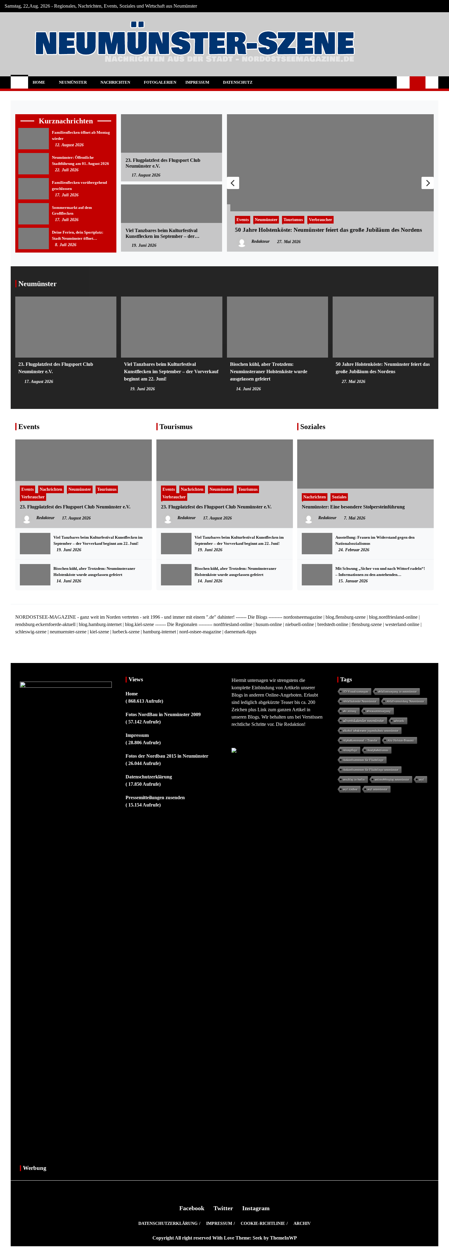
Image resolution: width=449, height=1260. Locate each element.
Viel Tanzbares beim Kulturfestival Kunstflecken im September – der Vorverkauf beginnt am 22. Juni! (161, 233)
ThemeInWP (283, 1237)
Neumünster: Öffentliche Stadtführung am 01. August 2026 (80, 160)
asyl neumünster (377, 789)
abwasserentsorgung (379, 711)
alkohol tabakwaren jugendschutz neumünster (370, 730)
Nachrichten (115, 82)
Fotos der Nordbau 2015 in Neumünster (167, 756)
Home (39, 82)
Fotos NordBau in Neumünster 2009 (163, 714)
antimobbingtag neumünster (392, 779)
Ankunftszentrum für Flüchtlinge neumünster (370, 769)
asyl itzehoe (350, 789)
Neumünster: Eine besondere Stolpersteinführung (353, 506)
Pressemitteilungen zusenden (155, 797)
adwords (399, 721)
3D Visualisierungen (355, 691)
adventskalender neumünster (363, 720)
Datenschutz (238, 82)
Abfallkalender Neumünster (359, 701)
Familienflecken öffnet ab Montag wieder (81, 135)
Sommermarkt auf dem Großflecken (72, 210)
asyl (421, 779)
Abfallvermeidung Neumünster (405, 701)
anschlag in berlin (354, 779)
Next (428, 183)
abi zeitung (349, 711)
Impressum (197, 82)
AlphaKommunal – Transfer (360, 740)
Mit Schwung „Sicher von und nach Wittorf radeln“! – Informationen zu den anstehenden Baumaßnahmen (380, 572)
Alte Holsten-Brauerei (400, 740)
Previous (233, 183)
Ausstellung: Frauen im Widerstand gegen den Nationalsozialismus (374, 540)
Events (239, 219)
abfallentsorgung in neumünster (397, 691)
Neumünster (73, 82)
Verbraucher (317, 219)
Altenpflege (350, 750)
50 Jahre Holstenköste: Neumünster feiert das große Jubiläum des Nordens (325, 230)
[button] (403, 82)
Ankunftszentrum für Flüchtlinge (363, 760)
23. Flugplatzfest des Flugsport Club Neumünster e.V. (163, 163)
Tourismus (289, 219)
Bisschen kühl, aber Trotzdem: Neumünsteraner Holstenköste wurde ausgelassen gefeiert (268, 371)
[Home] (19, 82)
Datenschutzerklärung (149, 776)
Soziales (312, 427)
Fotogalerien (160, 82)
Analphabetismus (377, 750)
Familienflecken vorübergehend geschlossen (79, 185)
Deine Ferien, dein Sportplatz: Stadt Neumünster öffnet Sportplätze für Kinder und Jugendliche (77, 236)
